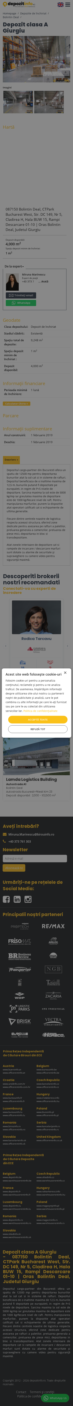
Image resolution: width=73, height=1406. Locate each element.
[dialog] (36, 703)
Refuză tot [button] (38, 729)
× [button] (65, 672)
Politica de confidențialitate (40, 710)
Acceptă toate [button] (38, 719)
